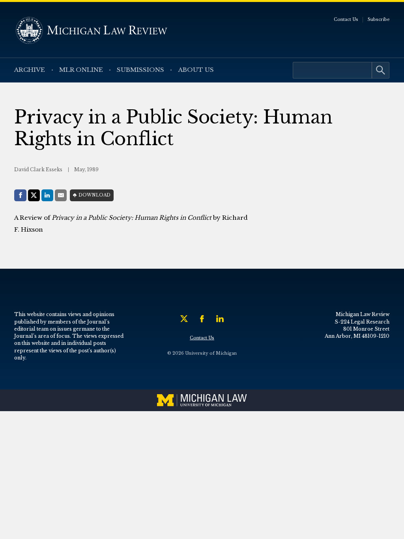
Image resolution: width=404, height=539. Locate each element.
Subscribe (379, 19)
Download (94, 195)
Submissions (140, 69)
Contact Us (346, 19)
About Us (196, 69)
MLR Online (81, 69)
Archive (29, 69)
